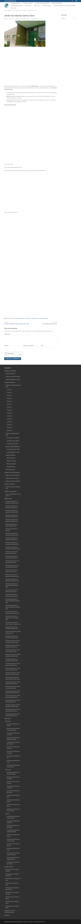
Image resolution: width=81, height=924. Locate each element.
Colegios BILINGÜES (10, 455)
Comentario (7, 334)
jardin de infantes (16, 318)
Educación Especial (10, 469)
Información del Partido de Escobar (13, 724)
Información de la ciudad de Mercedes (12, 893)
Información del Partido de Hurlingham (13, 777)
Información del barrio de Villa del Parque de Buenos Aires (13, 673)
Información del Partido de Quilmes (13, 844)
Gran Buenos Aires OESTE (13, 440)
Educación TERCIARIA (9, 484)
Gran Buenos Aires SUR (12, 443)
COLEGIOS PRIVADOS (9, 382)
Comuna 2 (9, 392)
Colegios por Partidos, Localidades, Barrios (9, 911)
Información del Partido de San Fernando (13, 743)
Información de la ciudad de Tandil (12, 902)
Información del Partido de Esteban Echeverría (13, 830)
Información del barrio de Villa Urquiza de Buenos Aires (13, 714)
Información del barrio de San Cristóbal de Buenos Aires (13, 641)
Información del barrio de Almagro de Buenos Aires (12, 506)
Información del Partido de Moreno (13, 800)
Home (5, 10)
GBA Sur (7, 813)
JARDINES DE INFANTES (10, 371)
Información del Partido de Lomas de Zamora (13, 853)
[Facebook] (72, 1)
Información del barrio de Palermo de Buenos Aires (12, 595)
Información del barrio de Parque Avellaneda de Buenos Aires (13, 600)
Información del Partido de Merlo (13, 796)
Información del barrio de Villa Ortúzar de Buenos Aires (13, 696)
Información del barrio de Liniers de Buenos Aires (12, 570)
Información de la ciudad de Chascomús (12, 874)
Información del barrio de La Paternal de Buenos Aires (12, 566)
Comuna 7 (9, 407)
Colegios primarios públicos (12, 478)
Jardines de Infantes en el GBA (13, 379)
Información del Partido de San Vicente (13, 863)
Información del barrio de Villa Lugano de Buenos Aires (13, 682)
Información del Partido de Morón (13, 805)
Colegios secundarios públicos (13, 481)
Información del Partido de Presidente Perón (13, 858)
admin (6, 18)
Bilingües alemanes (11, 463)
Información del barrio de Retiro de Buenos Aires (13, 632)
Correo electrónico (28, 345)
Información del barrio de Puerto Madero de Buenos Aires (13, 623)
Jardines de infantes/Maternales (15, 10)
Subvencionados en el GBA (13, 452)
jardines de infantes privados (41, 318)
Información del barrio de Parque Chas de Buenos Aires (13, 612)
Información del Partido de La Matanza (13, 787)
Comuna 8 (9, 410)
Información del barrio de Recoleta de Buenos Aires (12, 627)
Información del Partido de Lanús (13, 849)
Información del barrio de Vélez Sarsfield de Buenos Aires (13, 655)
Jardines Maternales (10, 373)
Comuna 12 (9, 421)
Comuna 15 (9, 430)
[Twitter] (76, 1)
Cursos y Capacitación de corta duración (13, 494)
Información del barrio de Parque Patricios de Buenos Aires (12, 618)
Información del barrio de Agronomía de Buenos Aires (12, 502)
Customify (30, 921)
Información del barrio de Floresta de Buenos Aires (12, 557)
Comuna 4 (9, 398)
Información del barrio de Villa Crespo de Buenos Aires (13, 664)
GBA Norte (8, 721)
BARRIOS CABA (8, 498)
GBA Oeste (8, 769)
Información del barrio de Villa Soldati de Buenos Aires (13, 710)
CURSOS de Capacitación (10, 491)
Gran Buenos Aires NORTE (13, 437)
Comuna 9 (9, 413)
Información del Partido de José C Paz (13, 733)
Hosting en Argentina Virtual (39, 921)
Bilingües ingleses (11, 458)
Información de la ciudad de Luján (12, 884)
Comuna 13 (9, 424)
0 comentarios (35, 18)
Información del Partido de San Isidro (13, 747)
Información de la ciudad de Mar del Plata (12, 888)
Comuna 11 (9, 418)
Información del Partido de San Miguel (13, 752)
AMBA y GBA (7, 718)
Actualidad (6, 915)
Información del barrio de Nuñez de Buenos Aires (12, 590)
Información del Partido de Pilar (13, 756)
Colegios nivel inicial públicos (13, 475)
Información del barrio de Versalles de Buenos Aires (12, 659)
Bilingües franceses (11, 460)
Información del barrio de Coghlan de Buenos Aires (12, 538)
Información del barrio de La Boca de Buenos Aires (12, 561)
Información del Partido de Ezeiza (13, 835)
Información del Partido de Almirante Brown (13, 817)
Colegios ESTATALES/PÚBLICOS (12, 472)
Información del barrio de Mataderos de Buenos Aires (12, 575)
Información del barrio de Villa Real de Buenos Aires (13, 701)
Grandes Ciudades (8, 866)
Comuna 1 (9, 389)
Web (43, 345)
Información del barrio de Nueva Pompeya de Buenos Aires (12, 585)
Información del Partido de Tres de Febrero (13, 809)
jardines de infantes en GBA (27, 318)
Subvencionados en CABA (13, 449)
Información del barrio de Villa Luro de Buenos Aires (13, 687)
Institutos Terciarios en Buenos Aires (13, 487)
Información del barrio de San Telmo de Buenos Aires (13, 650)
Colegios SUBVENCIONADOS (13, 446)
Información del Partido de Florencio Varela (13, 840)
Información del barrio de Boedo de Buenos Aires (12, 525)
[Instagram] (74, 1)
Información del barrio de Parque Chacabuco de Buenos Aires (13, 607)
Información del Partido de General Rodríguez (13, 773)
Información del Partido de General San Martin (13, 729)
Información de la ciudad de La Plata (13, 879)
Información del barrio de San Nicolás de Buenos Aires (13, 646)
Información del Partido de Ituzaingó (13, 782)
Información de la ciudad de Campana (12, 870)
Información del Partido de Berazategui (13, 826)
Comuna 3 (9, 395)
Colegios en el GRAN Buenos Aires (12, 434)
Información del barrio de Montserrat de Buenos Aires (12, 580)
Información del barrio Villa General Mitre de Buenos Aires (13, 678)
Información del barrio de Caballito (12, 529)
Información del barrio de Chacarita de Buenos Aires (12, 534)
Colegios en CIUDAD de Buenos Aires (13, 386)
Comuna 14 (9, 427)
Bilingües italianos (11, 466)
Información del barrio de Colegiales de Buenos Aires (12, 543)
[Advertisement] (30, 58)
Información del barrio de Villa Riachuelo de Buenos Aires (13, 705)
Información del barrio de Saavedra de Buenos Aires (12, 636)
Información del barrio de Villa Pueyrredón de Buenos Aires (13, 691)
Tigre (36, 86)
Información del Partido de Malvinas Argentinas (13, 738)
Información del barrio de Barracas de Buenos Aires (12, 515)
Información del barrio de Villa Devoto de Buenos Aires (13, 669)
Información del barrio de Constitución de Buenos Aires (13, 547)
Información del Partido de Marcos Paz (13, 791)
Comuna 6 (9, 404)
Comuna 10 (9, 416)
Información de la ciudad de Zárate (12, 906)
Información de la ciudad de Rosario (12, 897)
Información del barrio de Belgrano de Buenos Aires (12, 520)
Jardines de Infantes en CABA (13, 376)
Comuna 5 (9, 401)
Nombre (6, 345)
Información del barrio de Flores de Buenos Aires (12, 552)
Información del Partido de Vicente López (13, 766)
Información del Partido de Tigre (13, 761)
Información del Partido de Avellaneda (13, 821)
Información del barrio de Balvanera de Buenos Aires (12, 511)
